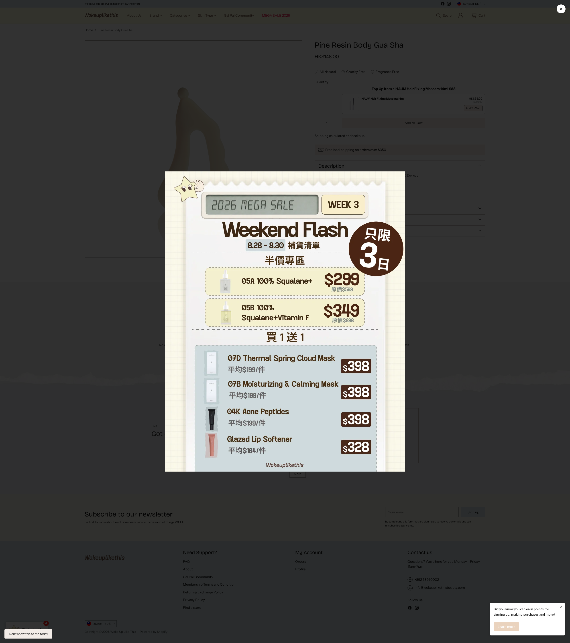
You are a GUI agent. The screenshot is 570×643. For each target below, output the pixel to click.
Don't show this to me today (28, 634)
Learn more (506, 626)
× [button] (561, 606)
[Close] (561, 8)
